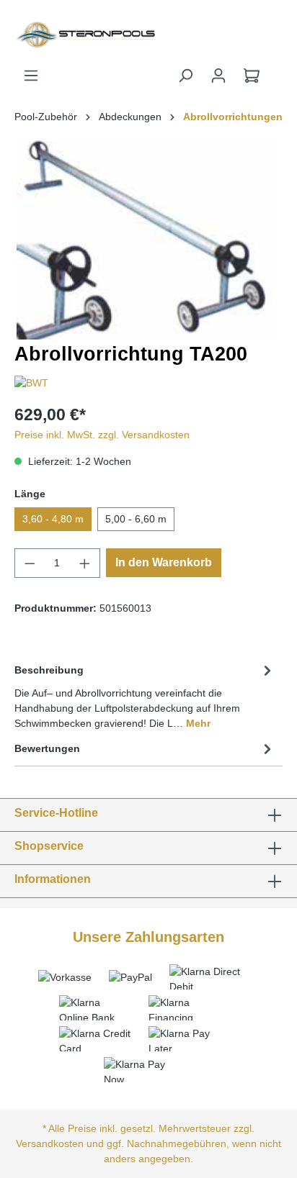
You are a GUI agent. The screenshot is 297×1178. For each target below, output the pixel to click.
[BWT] (31, 383)
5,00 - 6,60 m (136, 519)
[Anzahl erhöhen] (85, 563)
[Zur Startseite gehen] (49, 33)
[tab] (144, 695)
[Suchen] (185, 75)
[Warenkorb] (251, 75)
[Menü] (31, 75)
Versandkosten (50, 1143)
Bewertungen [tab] (47, 748)
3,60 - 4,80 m (53, 519)
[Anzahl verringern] (29, 563)
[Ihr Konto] (218, 75)
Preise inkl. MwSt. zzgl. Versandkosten (102, 434)
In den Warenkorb (163, 562)
